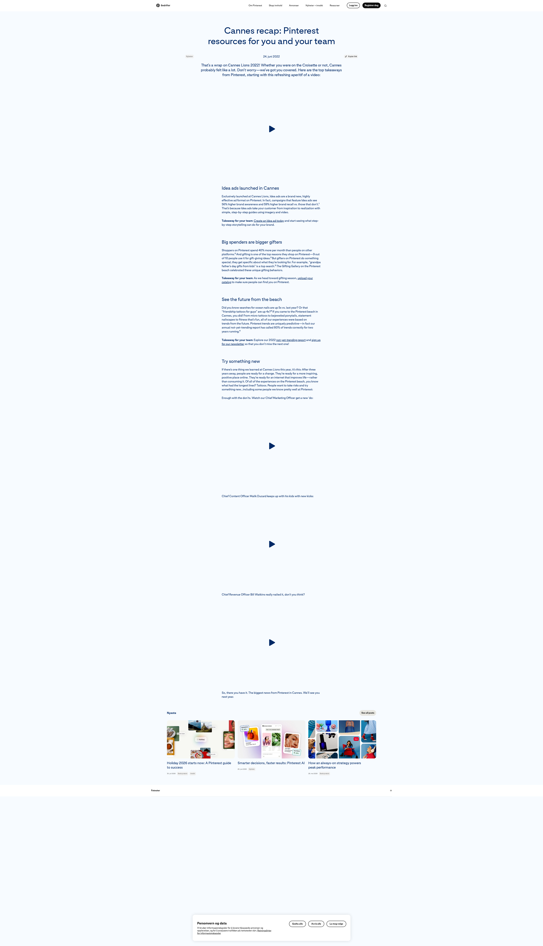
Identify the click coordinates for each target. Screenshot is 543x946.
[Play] (271, 129)
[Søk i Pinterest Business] (385, 6)
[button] (351, 56)
